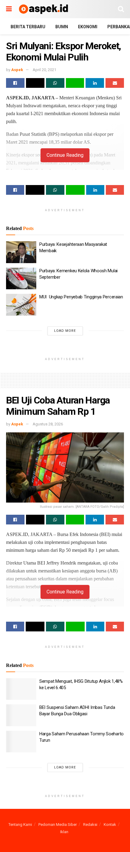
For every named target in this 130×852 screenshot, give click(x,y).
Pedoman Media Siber (57, 824)
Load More (65, 331)
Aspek (17, 69)
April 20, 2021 (44, 69)
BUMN (61, 26)
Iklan (64, 832)
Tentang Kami (20, 824)
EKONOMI (87, 26)
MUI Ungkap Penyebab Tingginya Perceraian (81, 297)
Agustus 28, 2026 (48, 424)
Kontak (110, 824)
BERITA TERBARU (28, 26)
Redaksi (90, 824)
